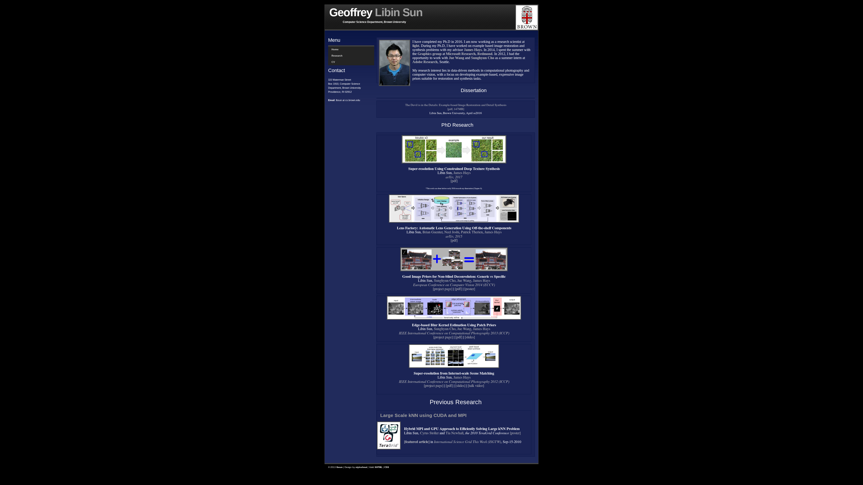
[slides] (470, 337)
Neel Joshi (451, 231)
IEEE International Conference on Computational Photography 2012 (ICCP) (454, 381)
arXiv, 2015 (454, 236)
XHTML (378, 467)
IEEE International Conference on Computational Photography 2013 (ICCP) (454, 333)
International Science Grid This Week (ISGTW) (467, 441)
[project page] (442, 288)
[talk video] (476, 385)
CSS (386, 467)
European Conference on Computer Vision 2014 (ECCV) (454, 284)
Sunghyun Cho (445, 280)
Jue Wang (464, 280)
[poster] (469, 288)
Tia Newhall (454, 432)
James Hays (462, 172)
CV (333, 62)
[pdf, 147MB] (455, 109)
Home (334, 49)
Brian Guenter (433, 231)
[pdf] (454, 180)
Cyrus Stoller (429, 432)
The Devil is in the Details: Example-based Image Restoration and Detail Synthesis (455, 105)
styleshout (361, 467)
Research (337, 55)
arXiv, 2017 (454, 176)
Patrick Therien (472, 231)
